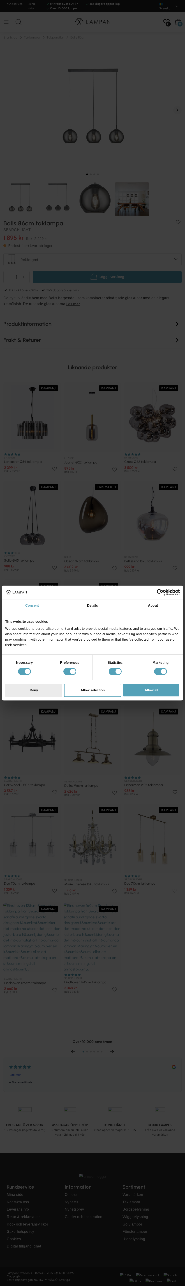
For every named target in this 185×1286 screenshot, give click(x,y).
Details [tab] (92, 605)
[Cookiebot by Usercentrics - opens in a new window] (160, 592)
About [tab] (153, 605)
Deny (34, 690)
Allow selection (93, 690)
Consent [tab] (32, 605)
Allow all (151, 690)
